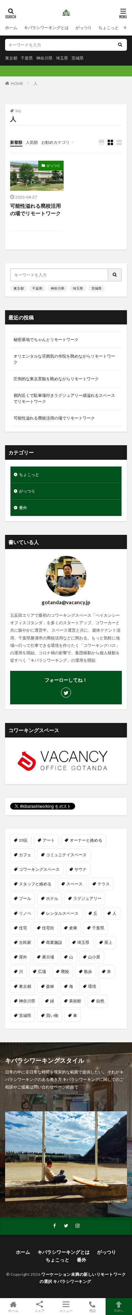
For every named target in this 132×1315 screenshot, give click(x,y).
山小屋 (94, 956)
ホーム (11, 27)
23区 (23, 840)
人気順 (32, 142)
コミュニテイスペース (66, 854)
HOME (17, 83)
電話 (92, 1310)
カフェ (25, 854)
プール (25, 898)
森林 (50, 986)
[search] (120, 45)
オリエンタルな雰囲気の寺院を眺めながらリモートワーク (64, 359)
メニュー (66, 1310)
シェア (40, 1311)
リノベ (25, 913)
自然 (100, 1000)
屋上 (108, 942)
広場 (42, 971)
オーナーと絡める (86, 840)
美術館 (75, 1000)
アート (49, 840)
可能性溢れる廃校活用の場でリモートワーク (35, 210)
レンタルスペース (62, 913)
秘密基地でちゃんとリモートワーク (46, 339)
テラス (103, 883)
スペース (74, 883)
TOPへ (119, 1310)
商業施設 (54, 942)
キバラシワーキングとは (46, 27)
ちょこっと (108, 27)
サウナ (80, 869)
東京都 (11, 58)
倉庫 (73, 927)
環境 (92, 986)
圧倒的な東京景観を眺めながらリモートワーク (56, 378)
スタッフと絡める (35, 883)
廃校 (65, 971)
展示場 (48, 956)
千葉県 (27, 58)
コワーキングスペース (39, 869)
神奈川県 (44, 58)
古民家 (25, 942)
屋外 (23, 956)
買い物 (52, 1015)
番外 (23, 507)
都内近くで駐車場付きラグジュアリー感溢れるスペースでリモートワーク (64, 398)
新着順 (16, 142)
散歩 (88, 971)
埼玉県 (62, 58)
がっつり (83, 27)
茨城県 (77, 58)
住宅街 (48, 927)
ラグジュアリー (87, 898)
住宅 (23, 927)
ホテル (52, 898)
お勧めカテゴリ (55, 142)
